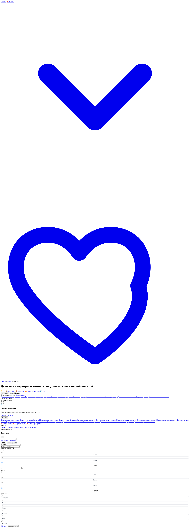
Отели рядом (6, 424)
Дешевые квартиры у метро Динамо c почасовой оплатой (20, 420)
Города (14, 427)
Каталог (9, 427)
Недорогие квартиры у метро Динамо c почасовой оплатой (136, 420)
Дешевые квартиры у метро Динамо (13, 397)
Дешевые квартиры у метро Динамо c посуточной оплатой (96, 420)
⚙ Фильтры (5, 393)
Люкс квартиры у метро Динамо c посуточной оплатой (136, 422)
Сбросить (4, 526)
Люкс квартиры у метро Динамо (62, 397)
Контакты (28, 427)
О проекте (20, 427)
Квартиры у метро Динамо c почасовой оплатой (89, 397)
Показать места (13, 526)
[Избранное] (95, 379)
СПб (15, 441)
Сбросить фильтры (7, 415)
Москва (9, 381)
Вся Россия (4, 441)
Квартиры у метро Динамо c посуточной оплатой (152, 397)
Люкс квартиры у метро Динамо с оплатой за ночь (100, 422)
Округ (15, 442)
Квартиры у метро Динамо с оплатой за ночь (120, 397)
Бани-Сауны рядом (33, 424)
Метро (4, 442)
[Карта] (3, 402)
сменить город (11, 439)
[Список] (1, 402)
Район (9, 442)
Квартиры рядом (19, 424)
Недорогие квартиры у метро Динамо (38, 397)
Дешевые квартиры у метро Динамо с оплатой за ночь (58, 420)
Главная (3, 427)
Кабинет (35, 427)
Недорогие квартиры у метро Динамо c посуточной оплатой (26, 422)
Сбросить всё (20, 395)
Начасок (3, 381)
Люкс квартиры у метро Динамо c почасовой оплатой (65, 422)
